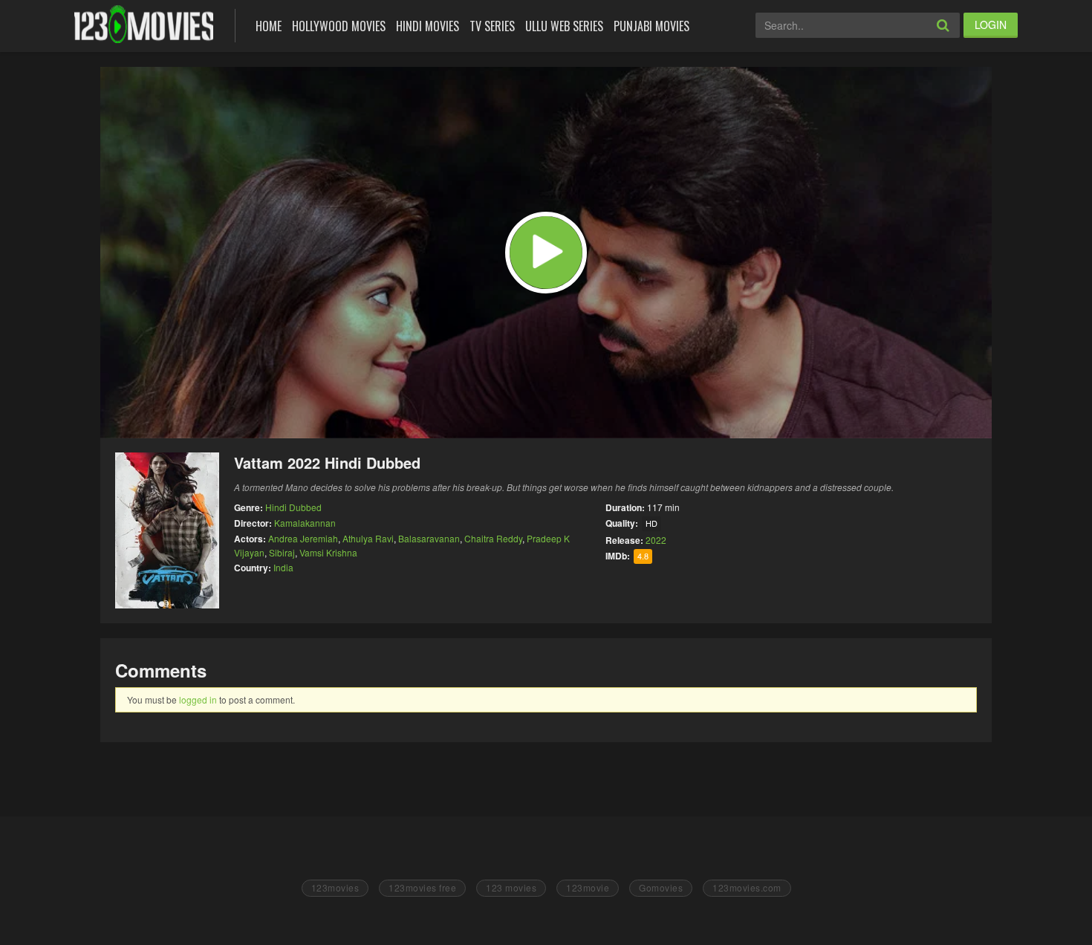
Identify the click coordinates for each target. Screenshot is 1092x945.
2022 (656, 539)
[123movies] (143, 24)
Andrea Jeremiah (303, 538)
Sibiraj (282, 552)
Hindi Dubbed (293, 507)
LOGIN (991, 24)
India (283, 567)
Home (269, 26)
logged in (198, 699)
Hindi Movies (427, 26)
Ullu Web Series (564, 26)
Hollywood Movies (339, 26)
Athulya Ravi (368, 538)
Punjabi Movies (651, 26)
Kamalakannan (305, 522)
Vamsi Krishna (328, 552)
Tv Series (492, 26)
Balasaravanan (429, 538)
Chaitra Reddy (493, 538)
